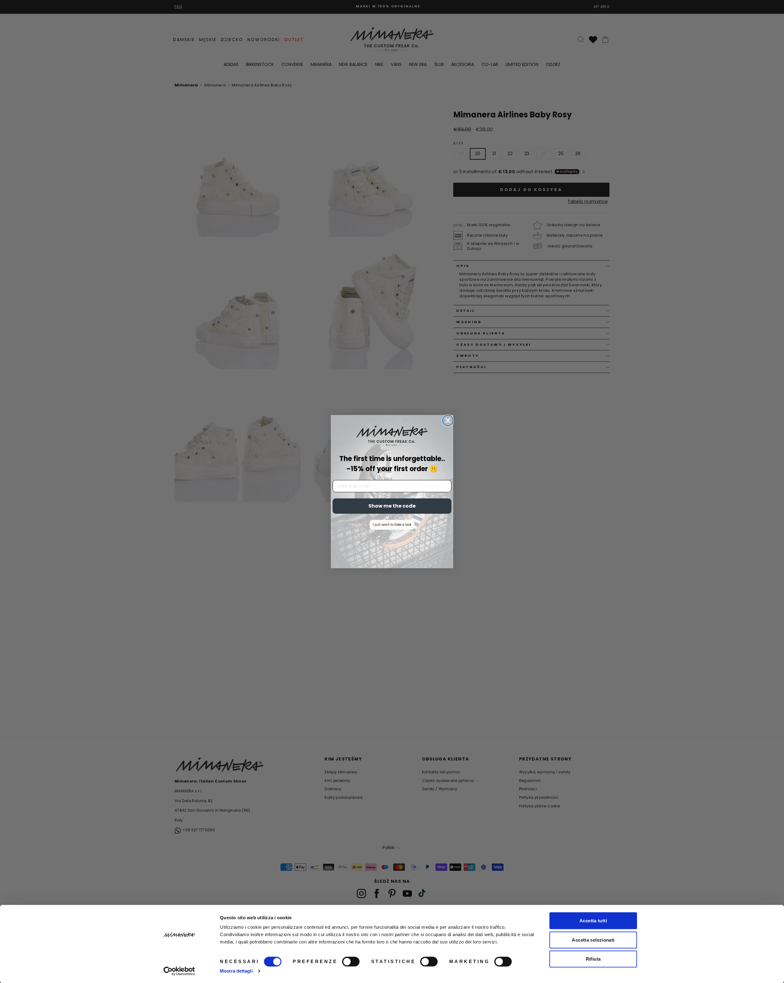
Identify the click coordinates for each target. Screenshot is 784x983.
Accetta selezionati (593, 940)
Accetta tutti (593, 920)
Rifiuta (593, 959)
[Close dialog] (448, 420)
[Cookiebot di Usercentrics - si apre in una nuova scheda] (179, 971)
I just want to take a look (392, 524)
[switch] (351, 961)
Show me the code (392, 505)
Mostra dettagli (236, 970)
